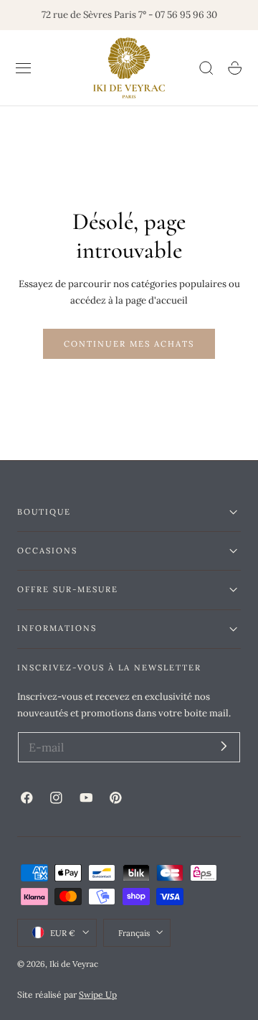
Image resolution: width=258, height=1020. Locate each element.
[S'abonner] (224, 746)
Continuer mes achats (129, 344)
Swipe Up (98, 994)
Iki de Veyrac (73, 963)
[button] (24, 68)
